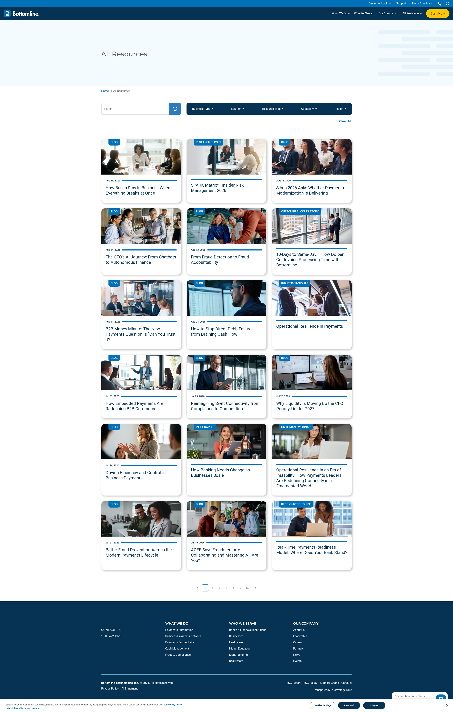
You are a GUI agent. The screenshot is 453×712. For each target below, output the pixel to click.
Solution (236, 108)
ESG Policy (310, 683)
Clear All (345, 121)
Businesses (236, 636)
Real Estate (236, 661)
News (296, 654)
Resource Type (271, 108)
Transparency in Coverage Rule (332, 690)
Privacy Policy (110, 688)
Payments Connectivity (179, 642)
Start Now (438, 13)
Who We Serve (363, 13)
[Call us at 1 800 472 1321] (439, 3)
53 (247, 587)
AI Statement (130, 688)
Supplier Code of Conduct (336, 683)
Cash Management (177, 648)
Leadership (300, 636)
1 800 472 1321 (111, 636)
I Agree (374, 705)
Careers (298, 642)
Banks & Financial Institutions (247, 630)
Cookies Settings (322, 705)
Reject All (349, 705)
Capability (307, 108)
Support (401, 3)
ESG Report (293, 683)
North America (421, 3)
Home (105, 91)
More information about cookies (23, 708)
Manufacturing (238, 654)
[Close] (447, 705)
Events (297, 661)
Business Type (201, 108)
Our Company (388, 13)
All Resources (411, 13)
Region (339, 108)
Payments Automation (179, 630)
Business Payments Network (183, 636)
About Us (299, 630)
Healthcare (236, 642)
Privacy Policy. (174, 704)
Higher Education (240, 648)
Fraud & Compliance (178, 654)
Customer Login (378, 3)
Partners (298, 648)
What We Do (340, 13)
